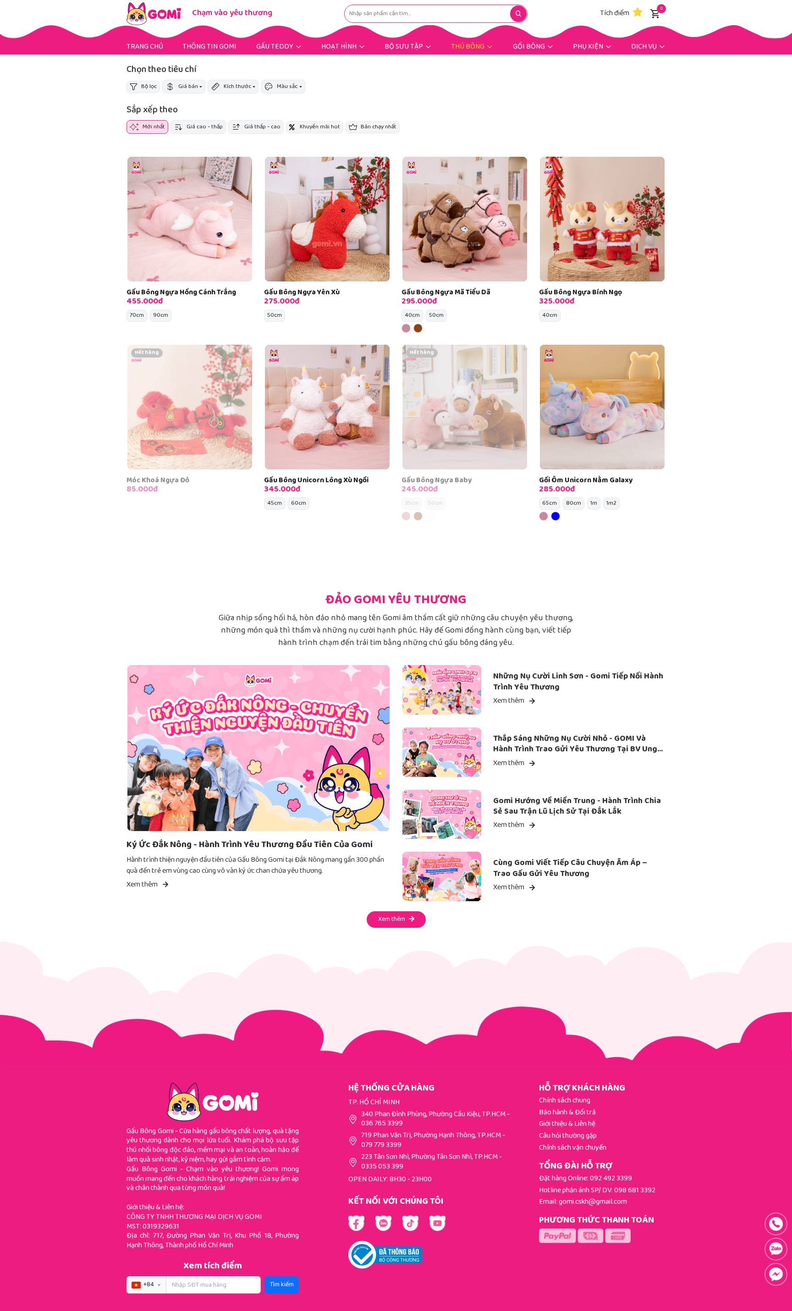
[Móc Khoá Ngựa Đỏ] (189, 407)
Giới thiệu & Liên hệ (567, 1124)
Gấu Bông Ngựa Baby (437, 480)
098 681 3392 (634, 1190)
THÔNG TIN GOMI (209, 47)
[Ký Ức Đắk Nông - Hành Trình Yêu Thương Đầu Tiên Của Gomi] (258, 748)
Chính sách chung (564, 1101)
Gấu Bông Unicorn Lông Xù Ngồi (316, 480)
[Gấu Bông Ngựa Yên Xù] (327, 219)
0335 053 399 (382, 1167)
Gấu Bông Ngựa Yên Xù (302, 292)
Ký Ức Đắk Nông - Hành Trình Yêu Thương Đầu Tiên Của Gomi (249, 845)
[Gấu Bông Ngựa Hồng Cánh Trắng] (189, 219)
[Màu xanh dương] (555, 516)
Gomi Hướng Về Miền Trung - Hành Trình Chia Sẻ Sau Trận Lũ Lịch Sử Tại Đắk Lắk (577, 806)
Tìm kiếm (282, 1284)
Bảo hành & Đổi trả (567, 1113)
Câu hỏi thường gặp (568, 1136)
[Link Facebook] (356, 1223)
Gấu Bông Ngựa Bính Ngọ (580, 292)
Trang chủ (144, 47)
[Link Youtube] (383, 1223)
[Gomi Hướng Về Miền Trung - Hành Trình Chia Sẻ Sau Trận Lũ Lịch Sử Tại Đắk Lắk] (442, 814)
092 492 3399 (611, 1179)
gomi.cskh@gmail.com (593, 1202)
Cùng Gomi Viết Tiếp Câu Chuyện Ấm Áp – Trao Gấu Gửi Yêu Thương (570, 868)
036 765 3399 (382, 1124)
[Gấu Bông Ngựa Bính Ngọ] (602, 219)
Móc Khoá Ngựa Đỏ (157, 480)
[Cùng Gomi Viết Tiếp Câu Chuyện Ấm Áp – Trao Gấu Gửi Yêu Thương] (442, 876)
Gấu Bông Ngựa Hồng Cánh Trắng (181, 292)
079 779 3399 (381, 1145)
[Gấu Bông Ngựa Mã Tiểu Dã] (465, 219)
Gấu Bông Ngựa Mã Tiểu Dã (446, 292)
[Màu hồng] (406, 328)
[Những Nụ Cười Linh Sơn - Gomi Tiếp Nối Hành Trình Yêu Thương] (442, 690)
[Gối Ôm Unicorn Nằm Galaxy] (602, 407)
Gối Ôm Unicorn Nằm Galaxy (586, 480)
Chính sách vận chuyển (572, 1148)
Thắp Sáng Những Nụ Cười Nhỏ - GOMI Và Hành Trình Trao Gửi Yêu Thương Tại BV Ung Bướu (575, 749)
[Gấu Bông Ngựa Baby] (465, 407)
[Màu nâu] (418, 328)
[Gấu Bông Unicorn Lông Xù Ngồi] (327, 407)
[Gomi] (153, 13)
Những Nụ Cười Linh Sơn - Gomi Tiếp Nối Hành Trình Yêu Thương (578, 682)
